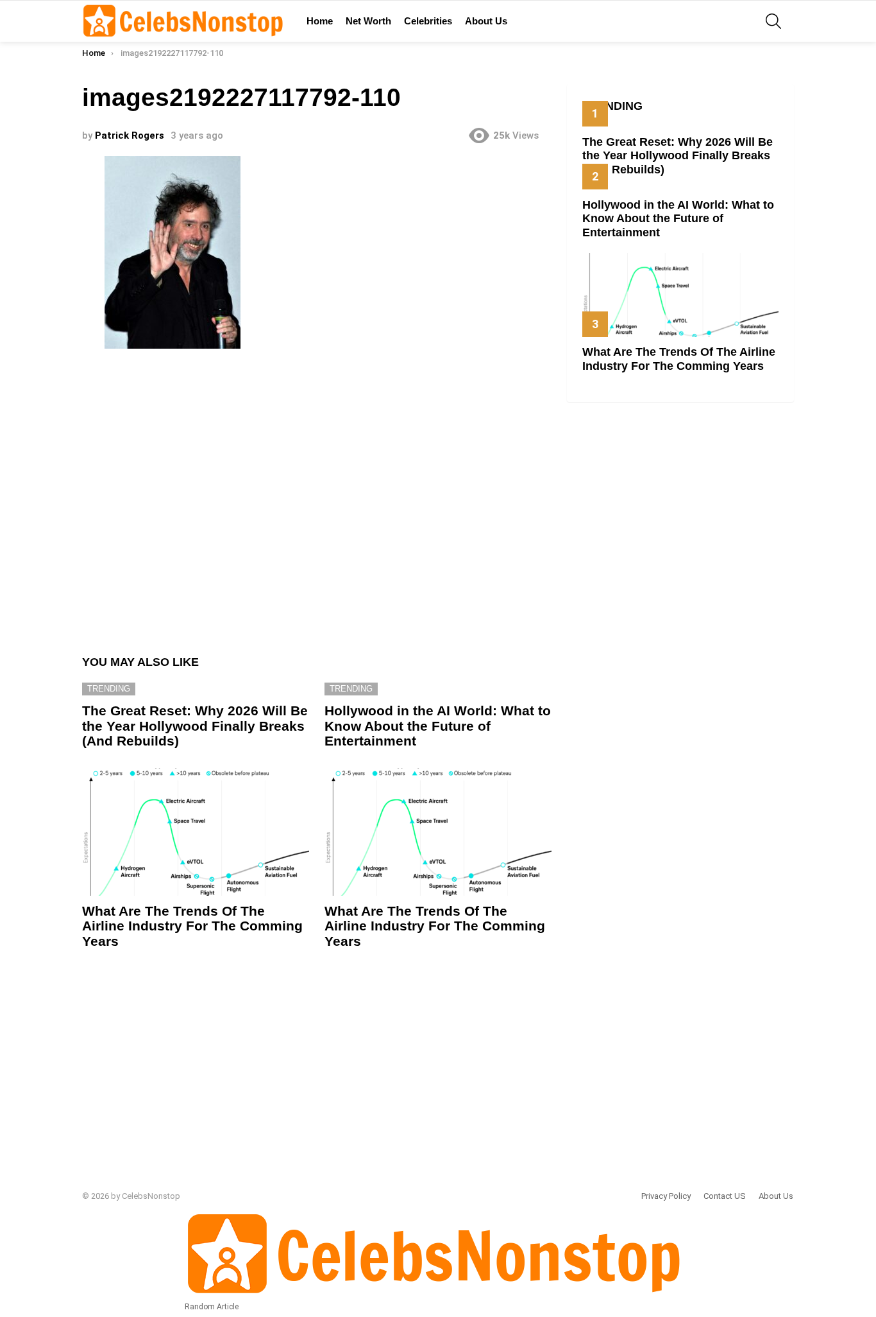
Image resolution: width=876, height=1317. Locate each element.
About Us (486, 20)
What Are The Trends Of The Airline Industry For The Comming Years (192, 925)
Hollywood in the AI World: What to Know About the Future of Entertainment (437, 725)
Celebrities (428, 20)
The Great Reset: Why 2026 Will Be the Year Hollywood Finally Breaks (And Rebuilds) (195, 725)
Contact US (724, 1196)
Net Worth (368, 20)
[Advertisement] (317, 496)
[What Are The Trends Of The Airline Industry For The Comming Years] (195, 832)
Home (320, 20)
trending (108, 688)
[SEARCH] (773, 21)
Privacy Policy (666, 1196)
